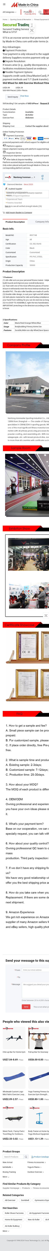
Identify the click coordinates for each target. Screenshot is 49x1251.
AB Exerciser (10, 1200)
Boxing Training (9, 1172)
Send (26, 1006)
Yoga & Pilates (33, 1167)
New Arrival (7, 1162)
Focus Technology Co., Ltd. (34, 1240)
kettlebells (7, 1167)
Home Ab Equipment (13, 1219)
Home (5, 19)
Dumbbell (25, 1200)
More (5, 1231)
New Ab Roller (34, 1219)
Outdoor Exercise (34, 1172)
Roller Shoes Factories (14, 1213)
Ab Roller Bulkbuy (12, 1226)
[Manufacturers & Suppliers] (24, 4)
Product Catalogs (41, 1156)
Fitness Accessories (35, 1162)
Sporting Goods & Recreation (20, 19)
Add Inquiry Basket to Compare (19, 212)
